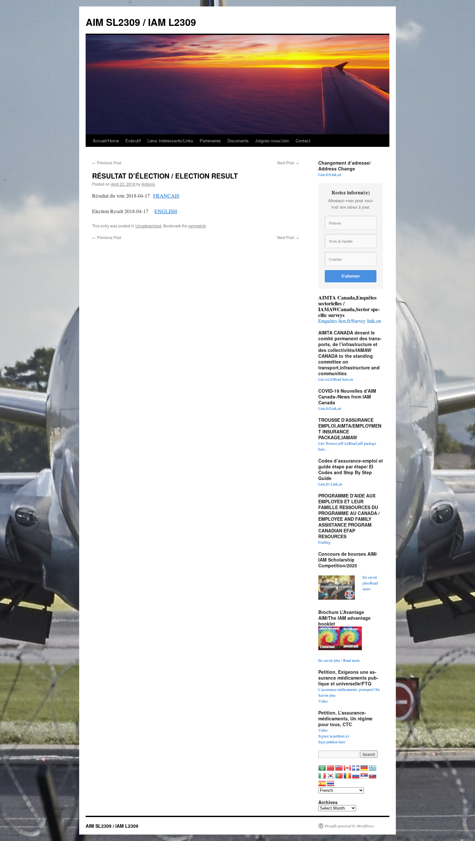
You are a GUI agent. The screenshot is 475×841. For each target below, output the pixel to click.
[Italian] (322, 775)
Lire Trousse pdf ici (333, 443)
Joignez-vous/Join (272, 140)
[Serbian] (364, 775)
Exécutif (133, 140)
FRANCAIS (166, 195)
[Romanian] (347, 775)
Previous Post (106, 162)
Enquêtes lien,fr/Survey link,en (349, 320)
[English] (347, 767)
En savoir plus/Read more (370, 582)
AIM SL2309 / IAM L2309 (141, 22)
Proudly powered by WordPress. (350, 825)
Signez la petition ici (333, 735)
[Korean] (331, 775)
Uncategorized (148, 225)
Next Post (288, 162)
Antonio (148, 184)
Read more (351, 660)
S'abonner (350, 276)
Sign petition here (331, 741)
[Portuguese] (339, 775)
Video (323, 701)
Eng (327, 542)
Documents (238, 140)
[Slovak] (373, 775)
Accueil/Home (106, 140)
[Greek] (373, 767)
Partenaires (210, 140)
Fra (320, 542)
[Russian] (356, 775)
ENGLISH (165, 211)
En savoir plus (329, 660)
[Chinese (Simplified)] (331, 767)
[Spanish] (322, 782)
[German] (364, 767)
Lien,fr (323, 174)
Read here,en (343, 379)
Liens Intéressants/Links (170, 140)
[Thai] (331, 782)
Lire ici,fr (325, 379)
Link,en (335, 174)
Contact (303, 140)
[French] (356, 767)
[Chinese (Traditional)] (339, 767)
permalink (197, 225)
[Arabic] (322, 767)
